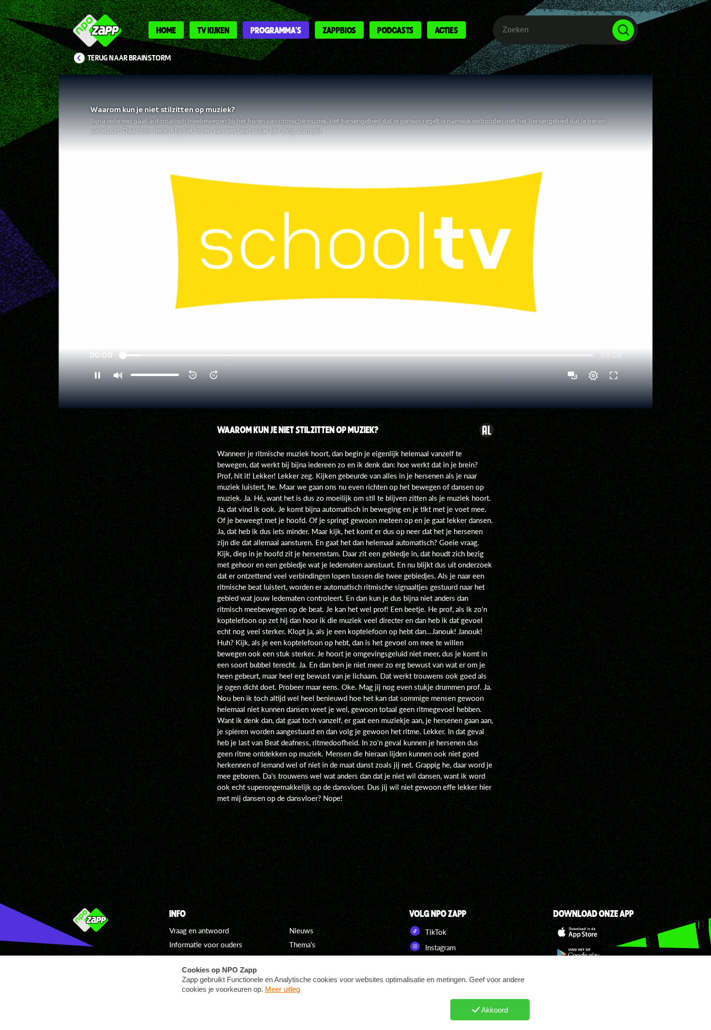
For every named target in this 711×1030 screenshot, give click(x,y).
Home (166, 30)
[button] (355, 241)
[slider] (356, 355)
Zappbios (339, 30)
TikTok (434, 932)
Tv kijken (213, 30)
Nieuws (301, 930)
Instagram (439, 947)
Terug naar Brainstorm (129, 58)
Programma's (276, 30)
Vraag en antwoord (199, 930)
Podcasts (395, 30)
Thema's (302, 944)
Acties (446, 30)
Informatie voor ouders (205, 944)
